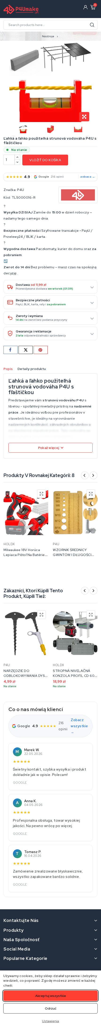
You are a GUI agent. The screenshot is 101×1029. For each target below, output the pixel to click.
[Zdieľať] (10, 350)
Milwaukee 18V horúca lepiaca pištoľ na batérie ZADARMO (24, 555)
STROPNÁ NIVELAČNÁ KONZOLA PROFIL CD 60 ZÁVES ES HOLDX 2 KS (73, 676)
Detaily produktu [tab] (32, 369)
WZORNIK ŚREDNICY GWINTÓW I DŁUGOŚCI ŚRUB (72, 555)
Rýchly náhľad (41, 494)
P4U (20, 190)
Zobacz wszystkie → (79, 726)
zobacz (85, 176)
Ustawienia (50, 1021)
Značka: (10, 190)
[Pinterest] (40, 350)
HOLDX (9, 544)
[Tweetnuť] (25, 350)
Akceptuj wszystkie (50, 996)
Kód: (7, 197)
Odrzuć (50, 1008)
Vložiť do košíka (45, 160)
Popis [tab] (8, 369)
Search (92, 25)
